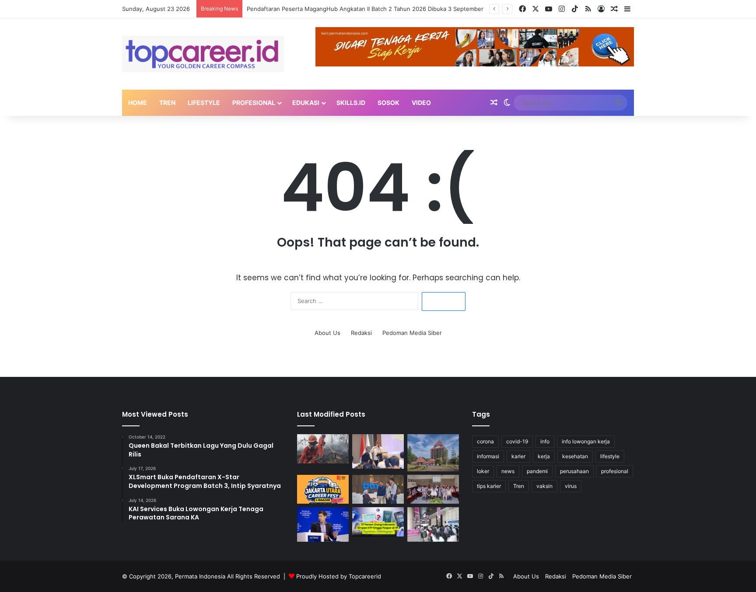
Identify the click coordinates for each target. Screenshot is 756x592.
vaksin (544, 486)
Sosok (388, 102)
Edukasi (305, 102)
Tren (167, 102)
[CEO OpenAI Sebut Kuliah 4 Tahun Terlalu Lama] (323, 524)
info (545, 441)
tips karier (489, 486)
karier (518, 456)
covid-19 (517, 441)
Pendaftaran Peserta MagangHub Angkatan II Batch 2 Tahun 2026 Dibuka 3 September (365, 8)
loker (483, 471)
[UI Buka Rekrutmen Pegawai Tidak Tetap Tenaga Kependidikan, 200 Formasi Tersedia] (433, 452)
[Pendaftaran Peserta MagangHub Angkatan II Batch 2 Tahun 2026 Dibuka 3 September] (378, 451)
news (507, 471)
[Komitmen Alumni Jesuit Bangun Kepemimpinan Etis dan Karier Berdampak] (433, 489)
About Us (327, 332)
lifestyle (610, 456)
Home (137, 102)
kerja (544, 456)
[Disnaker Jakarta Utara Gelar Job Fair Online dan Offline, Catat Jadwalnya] (323, 489)
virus (571, 486)
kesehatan (575, 456)
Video (421, 102)
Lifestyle (204, 102)
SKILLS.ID (350, 102)
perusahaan (574, 471)
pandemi (537, 471)
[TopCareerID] (203, 54)
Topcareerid (365, 576)
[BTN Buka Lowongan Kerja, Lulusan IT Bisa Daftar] (378, 489)
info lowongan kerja (586, 441)
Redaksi (361, 332)
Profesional (253, 102)
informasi (488, 456)
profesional (614, 471)
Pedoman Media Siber (412, 332)
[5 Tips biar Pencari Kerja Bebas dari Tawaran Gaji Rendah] (433, 524)
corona (485, 441)
